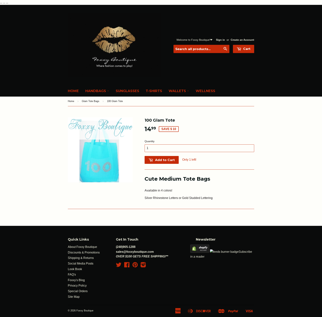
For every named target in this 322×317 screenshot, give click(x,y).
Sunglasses (127, 91)
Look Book (75, 269)
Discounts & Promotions (84, 252)
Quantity (149, 141)
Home (73, 91)
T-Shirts (154, 91)
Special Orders (78, 291)
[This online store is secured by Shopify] (199, 251)
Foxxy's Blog (76, 280)
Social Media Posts (80, 263)
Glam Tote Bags (90, 101)
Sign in (220, 39)
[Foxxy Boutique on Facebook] (127, 265)
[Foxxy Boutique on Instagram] (143, 265)
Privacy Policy (77, 285)
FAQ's (72, 274)
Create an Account (242, 39)
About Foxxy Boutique (82, 246)
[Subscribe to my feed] (224, 251)
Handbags (96, 91)
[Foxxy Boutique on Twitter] (118, 265)
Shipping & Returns (81, 257)
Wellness (205, 91)
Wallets (178, 91)
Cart (246, 49)
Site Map (74, 296)
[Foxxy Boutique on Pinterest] (135, 265)
